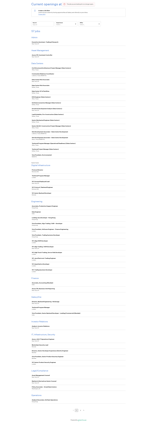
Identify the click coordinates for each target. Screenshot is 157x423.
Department (59, 22)
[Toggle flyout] (76, 24)
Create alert (41, 14)
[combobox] (56, 25)
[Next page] (83, 410)
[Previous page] (73, 410)
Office (81, 22)
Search (35, 22)
